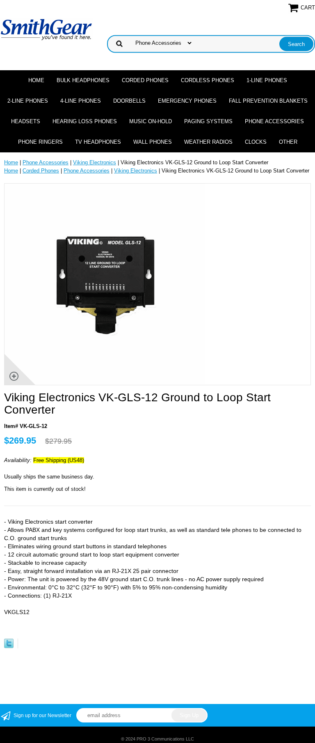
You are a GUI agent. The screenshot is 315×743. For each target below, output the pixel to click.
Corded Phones (145, 80)
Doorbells (129, 101)
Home (36, 80)
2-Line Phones (27, 101)
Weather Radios (208, 142)
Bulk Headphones (83, 80)
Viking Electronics (94, 162)
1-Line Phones (267, 80)
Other (288, 142)
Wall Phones (152, 142)
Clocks (256, 142)
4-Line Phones (80, 101)
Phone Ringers (40, 142)
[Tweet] (9, 646)
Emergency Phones (187, 101)
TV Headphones (98, 142)
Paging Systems (208, 121)
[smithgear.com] (46, 29)
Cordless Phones (207, 80)
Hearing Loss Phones (84, 121)
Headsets (25, 121)
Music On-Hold (150, 121)
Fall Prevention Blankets (268, 101)
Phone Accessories (274, 121)
